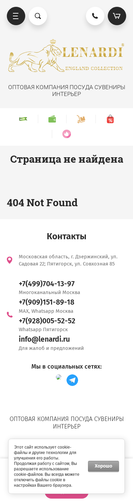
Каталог (16, 16)
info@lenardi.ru (44, 339)
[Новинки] (23, 119)
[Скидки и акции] (110, 119)
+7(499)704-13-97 (47, 283)
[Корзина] (117, 16)
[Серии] (66, 134)
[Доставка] (80, 119)
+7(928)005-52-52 (47, 321)
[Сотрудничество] (52, 119)
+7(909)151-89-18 (46, 302)
